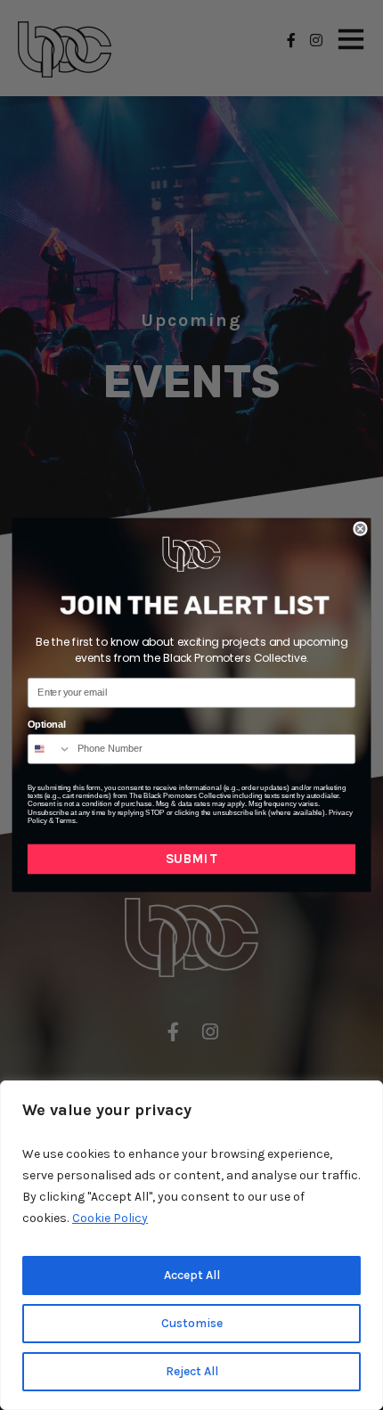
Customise (192, 1323)
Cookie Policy (110, 1218)
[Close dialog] (360, 528)
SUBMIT (191, 859)
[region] (191, 1245)
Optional (47, 724)
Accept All (192, 1275)
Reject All (192, 1371)
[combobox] (50, 749)
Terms (65, 821)
